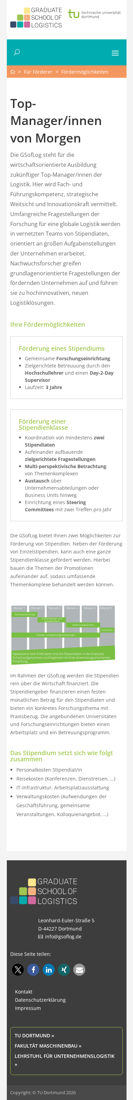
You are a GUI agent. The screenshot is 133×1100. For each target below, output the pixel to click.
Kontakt (23, 991)
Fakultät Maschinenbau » (48, 1045)
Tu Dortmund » (34, 1035)
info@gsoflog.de (63, 936)
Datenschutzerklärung (40, 1000)
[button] (18, 970)
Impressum (28, 1008)
